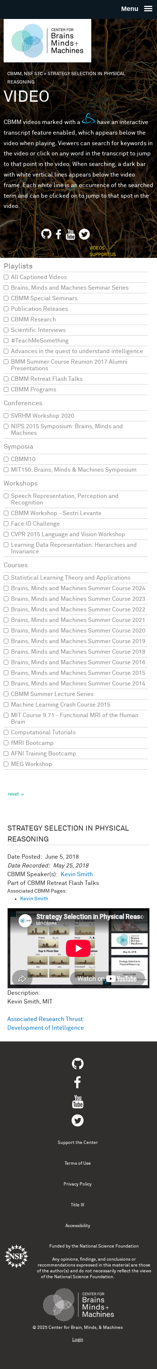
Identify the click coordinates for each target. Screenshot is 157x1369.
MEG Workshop (31, 764)
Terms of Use (78, 1163)
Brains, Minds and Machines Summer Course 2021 (78, 620)
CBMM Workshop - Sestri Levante (56, 513)
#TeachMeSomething (40, 341)
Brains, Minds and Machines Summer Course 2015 (78, 673)
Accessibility (77, 1226)
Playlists (18, 266)
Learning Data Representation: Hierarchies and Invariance (74, 548)
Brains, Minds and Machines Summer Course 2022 (78, 609)
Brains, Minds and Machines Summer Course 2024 (78, 588)
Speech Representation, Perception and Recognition (65, 499)
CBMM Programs (33, 389)
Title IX (77, 1205)
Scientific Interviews (38, 330)
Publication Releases (39, 309)
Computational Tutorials (43, 732)
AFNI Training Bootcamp (43, 754)
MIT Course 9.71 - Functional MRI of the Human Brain (74, 718)
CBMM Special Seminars (44, 298)
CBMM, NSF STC (25, 73)
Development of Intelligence (45, 1028)
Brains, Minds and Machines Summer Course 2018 (78, 652)
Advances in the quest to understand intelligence (77, 351)
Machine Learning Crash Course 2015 (60, 705)
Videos (97, 248)
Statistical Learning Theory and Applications (70, 578)
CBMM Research (33, 319)
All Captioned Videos (39, 277)
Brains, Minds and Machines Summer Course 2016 (78, 662)
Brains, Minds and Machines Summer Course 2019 (78, 641)
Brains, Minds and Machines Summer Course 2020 (78, 631)
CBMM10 (23, 459)
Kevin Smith (77, 874)
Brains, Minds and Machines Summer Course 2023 (78, 599)
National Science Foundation (109, 1246)
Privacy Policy (78, 1184)
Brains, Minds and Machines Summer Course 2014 (78, 684)
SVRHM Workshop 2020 (42, 416)
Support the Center (78, 1143)
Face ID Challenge (35, 524)
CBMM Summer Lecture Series (52, 694)
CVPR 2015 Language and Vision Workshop (68, 534)
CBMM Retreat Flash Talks (47, 379)
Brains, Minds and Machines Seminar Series (70, 288)
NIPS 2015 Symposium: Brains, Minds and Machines (67, 430)
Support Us (102, 255)
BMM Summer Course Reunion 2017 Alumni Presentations (69, 365)
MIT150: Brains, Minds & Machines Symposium (74, 470)
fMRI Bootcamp (32, 743)
